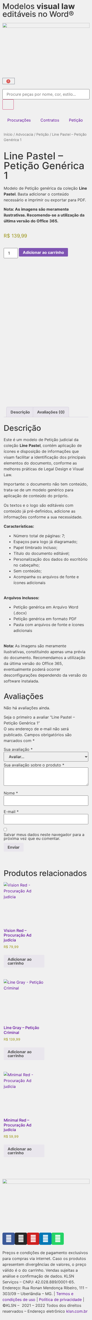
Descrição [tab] (20, 412)
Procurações (19, 120)
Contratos (49, 120)
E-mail (11, 812)
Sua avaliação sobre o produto (34, 765)
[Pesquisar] (8, 104)
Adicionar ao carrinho (43, 252)
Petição (76, 120)
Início (8, 134)
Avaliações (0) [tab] (51, 412)
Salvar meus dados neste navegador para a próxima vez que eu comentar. (44, 836)
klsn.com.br (77, 1311)
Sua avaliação (18, 749)
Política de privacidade (60, 1299)
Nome (11, 793)
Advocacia (24, 134)
